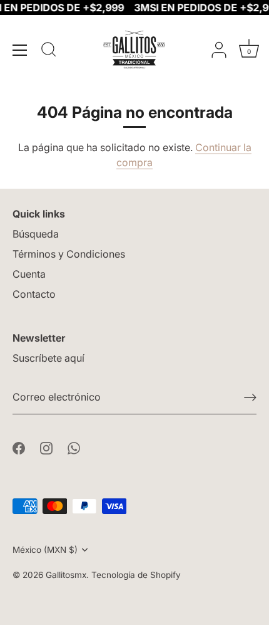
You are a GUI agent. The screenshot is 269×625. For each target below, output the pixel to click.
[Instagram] (46, 447)
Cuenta (29, 274)
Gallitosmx (66, 575)
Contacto (34, 294)
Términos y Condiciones (69, 254)
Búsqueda (36, 234)
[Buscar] (49, 51)
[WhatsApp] (74, 447)
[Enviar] (250, 397)
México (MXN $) (45, 550)
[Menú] (20, 50)
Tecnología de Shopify (136, 575)
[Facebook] (19, 447)
